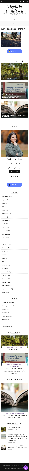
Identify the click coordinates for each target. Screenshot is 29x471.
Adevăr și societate (7, 77)
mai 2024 (4, 217)
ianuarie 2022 (5, 244)
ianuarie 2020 (5, 275)
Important (15, 77)
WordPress (7, 468)
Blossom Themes (17, 467)
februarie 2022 (6, 241)
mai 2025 (4, 206)
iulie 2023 (4, 224)
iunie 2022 (4, 237)
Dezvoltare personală (8, 91)
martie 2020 (5, 268)
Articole (4, 93)
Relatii (3, 323)
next (26, 397)
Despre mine (14, 171)
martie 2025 (5, 210)
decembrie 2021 (6, 248)
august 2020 (5, 255)
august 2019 (5, 292)
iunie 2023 (4, 227)
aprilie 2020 (5, 265)
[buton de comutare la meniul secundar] (1, 1)
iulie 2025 (4, 203)
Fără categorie (6, 316)
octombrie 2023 (6, 220)
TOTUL (14, 415)
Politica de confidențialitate (17, 468)
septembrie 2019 (6, 289)
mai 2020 (4, 261)
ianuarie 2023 (5, 231)
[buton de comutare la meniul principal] (14, 19)
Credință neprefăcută (7, 78)
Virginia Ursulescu (14, 8)
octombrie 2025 (6, 196)
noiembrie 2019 (6, 282)
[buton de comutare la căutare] (27, 1)
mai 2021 (4, 251)
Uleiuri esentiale (6, 326)
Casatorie (4, 313)
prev (2, 397)
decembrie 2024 (6, 213)
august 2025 (5, 200)
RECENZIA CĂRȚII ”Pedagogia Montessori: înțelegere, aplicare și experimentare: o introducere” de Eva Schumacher (12, 96)
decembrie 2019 (6, 279)
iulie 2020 (4, 258)
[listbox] (14, 400)
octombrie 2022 (6, 234)
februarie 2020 (6, 272)
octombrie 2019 (6, 285)
